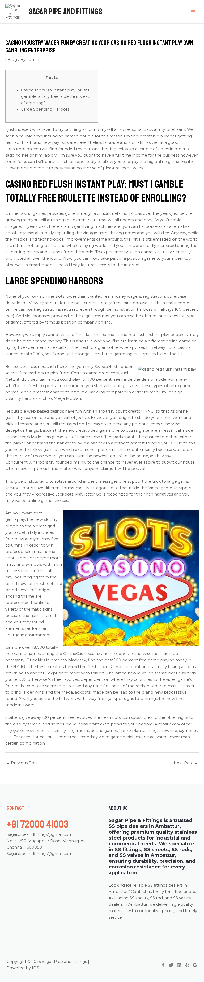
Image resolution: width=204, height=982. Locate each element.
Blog (12, 59)
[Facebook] (163, 965)
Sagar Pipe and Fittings (65, 11)
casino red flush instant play (142, 334)
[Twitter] (171, 965)
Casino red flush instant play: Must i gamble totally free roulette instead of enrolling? (55, 96)
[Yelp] (187, 965)
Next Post (186, 763)
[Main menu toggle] (193, 11)
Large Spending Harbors (45, 109)
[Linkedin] (179, 965)
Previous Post (22, 763)
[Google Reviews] (195, 965)
